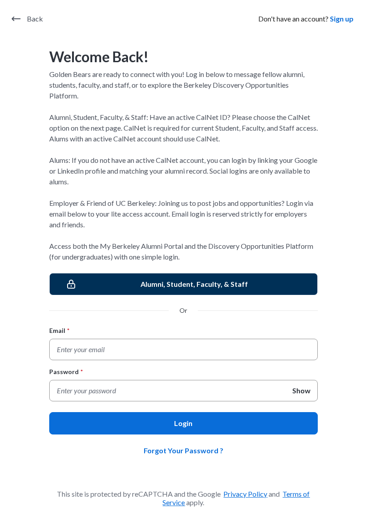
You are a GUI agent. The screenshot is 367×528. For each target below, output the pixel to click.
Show (301, 390)
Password (66, 371)
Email (59, 330)
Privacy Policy (245, 494)
